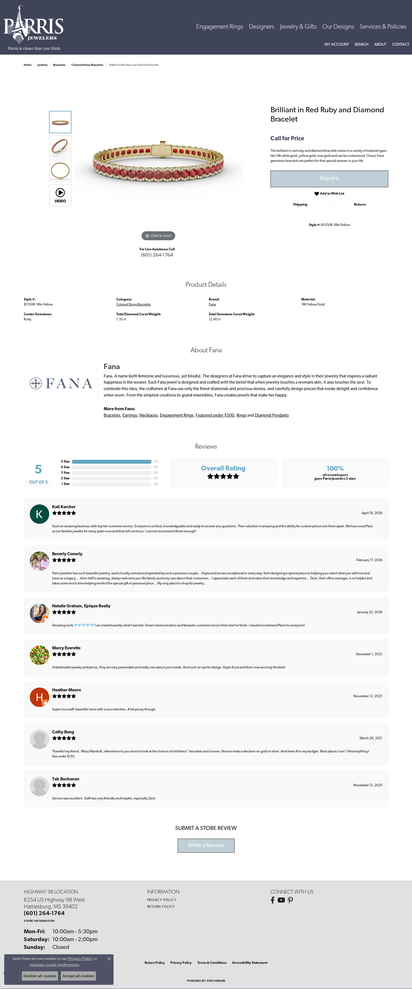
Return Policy (161, 907)
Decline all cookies (40, 976)
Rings (241, 416)
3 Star (65, 473)
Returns (360, 204)
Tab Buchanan (65, 779)
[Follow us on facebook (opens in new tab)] (272, 900)
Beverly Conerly (67, 554)
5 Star (65, 461)
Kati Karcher (64, 507)
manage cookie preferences (54, 964)
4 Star (65, 467)
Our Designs (338, 27)
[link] (400, 45)
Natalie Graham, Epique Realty (81, 606)
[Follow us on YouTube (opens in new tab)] (281, 900)
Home (28, 65)
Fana (212, 304)
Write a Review (206, 845)
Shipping (300, 204)
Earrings (129, 416)
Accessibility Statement (249, 963)
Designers (261, 27)
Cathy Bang (63, 732)
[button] (337, 45)
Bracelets (59, 65)
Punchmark (216, 981)
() (156, 461)
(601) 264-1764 (157, 255)
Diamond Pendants (272, 416)
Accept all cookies (78, 976)
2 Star (65, 478)
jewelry (42, 65)
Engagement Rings (219, 27)
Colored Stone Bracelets (87, 65)
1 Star (65, 484)
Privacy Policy (161, 900)
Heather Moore (66, 690)
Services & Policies (383, 27)
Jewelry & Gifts (298, 27)
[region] (158, 158)
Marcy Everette (66, 648)
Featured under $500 (215, 416)
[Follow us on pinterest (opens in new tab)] (290, 900)
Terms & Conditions (211, 963)
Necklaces (148, 416)
